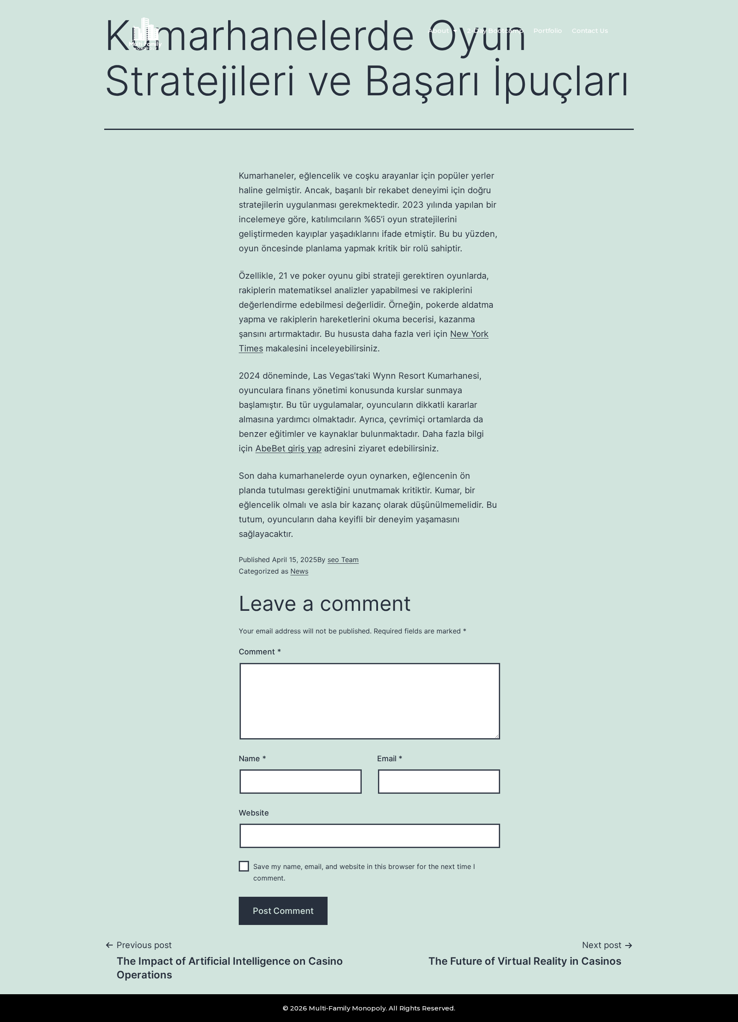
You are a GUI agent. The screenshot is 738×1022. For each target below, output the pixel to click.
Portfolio (547, 31)
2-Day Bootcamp (495, 31)
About (438, 31)
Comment (260, 651)
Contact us (590, 31)
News (299, 571)
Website (254, 812)
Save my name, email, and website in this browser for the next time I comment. (364, 872)
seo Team (343, 559)
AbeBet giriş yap (288, 448)
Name (252, 758)
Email (389, 758)
